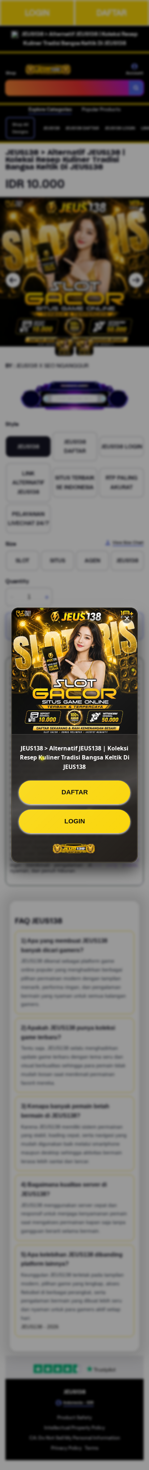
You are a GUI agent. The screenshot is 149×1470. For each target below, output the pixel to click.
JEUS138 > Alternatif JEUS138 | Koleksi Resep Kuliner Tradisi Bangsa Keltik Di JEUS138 (74, 757)
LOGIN (74, 821)
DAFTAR (74, 792)
